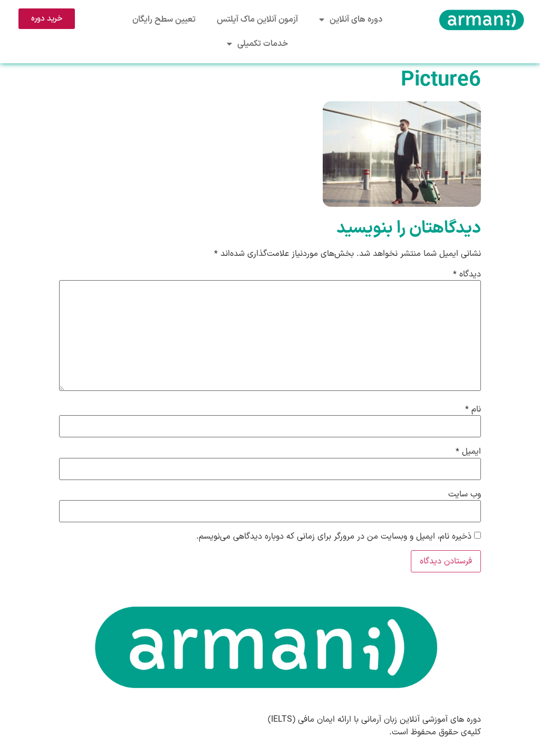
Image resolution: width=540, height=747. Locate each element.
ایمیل (468, 451)
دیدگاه (467, 274)
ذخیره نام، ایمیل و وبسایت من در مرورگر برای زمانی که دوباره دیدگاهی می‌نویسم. (333, 536)
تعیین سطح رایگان (164, 19)
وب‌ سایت (464, 494)
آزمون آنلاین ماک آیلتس (257, 19)
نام (473, 409)
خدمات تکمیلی (262, 43)
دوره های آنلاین (356, 19)
